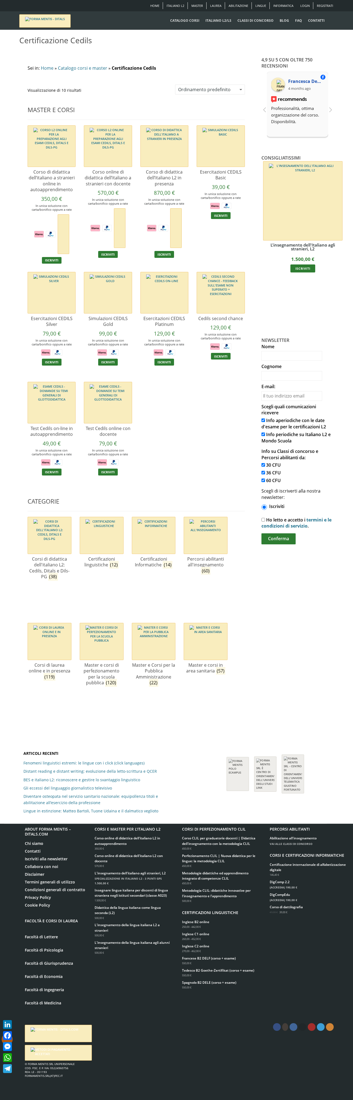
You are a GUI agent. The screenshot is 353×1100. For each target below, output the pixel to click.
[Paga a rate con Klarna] (39, 234)
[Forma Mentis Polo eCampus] (237, 771)
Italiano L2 (175, 6)
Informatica (283, 6)
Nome (267, 347)
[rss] (330, 1027)
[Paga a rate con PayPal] (50, 234)
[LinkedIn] (7, 1024)
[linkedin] (293, 1027)
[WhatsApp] (7, 1057)
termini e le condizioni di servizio (296, 523)
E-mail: (268, 386)
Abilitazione (238, 6)
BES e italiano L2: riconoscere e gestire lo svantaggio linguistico (81, 779)
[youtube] (311, 1027)
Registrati (325, 6)
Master (197, 6)
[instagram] (285, 1027)
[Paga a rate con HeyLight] (63, 234)
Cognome (271, 366)
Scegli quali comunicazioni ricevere (288, 410)
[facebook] (277, 1027)
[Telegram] (7, 1068)
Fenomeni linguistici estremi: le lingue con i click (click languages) (84, 763)
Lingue (260, 6)
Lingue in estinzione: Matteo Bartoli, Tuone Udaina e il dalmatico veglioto (90, 810)
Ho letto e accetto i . (296, 523)
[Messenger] (7, 1046)
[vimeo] (321, 1027)
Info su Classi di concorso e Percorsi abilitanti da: (289, 454)
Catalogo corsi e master (82, 68)
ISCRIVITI (51, 260)
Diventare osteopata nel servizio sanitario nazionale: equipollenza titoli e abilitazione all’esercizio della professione (90, 799)
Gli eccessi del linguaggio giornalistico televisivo (67, 788)
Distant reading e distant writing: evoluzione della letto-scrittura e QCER (90, 771)
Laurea (215, 6)
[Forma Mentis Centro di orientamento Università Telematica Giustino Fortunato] (292, 771)
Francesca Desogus (306, 81)
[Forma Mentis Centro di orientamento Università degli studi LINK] (265, 771)
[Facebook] (7, 1035)
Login (305, 6)
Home (154, 6)
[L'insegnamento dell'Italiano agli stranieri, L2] (303, 200)
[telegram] (302, 1027)
